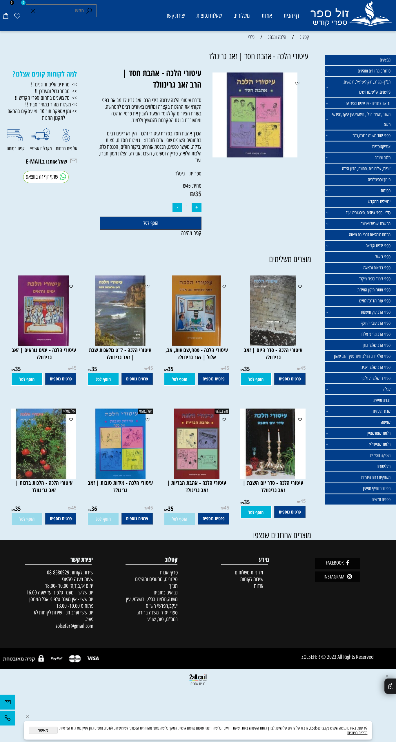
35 (198, 193)
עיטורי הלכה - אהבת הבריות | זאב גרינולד (196, 486)
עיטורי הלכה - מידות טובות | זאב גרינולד (120, 486)
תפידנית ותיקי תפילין (376, 488)
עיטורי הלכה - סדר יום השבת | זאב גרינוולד (273, 486)
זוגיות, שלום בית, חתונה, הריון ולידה (366, 168)
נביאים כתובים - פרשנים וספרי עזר (367, 103)
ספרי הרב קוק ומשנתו (375, 312)
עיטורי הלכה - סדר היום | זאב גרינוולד (273, 353)
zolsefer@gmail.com (73, 626)
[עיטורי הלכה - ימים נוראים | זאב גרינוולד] (43, 344)
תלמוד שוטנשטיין (378, 433)
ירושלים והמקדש (379, 201)
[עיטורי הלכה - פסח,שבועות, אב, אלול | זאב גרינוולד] (196, 344)
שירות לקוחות (251, 579)
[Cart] (6, 15)
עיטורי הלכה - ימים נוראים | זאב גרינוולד (44, 353)
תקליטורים (383, 466)
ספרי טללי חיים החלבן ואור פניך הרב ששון (362, 356)
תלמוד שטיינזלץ (379, 444)
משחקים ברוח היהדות (375, 477)
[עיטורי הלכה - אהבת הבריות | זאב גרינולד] (196, 477)
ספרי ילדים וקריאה (378, 245)
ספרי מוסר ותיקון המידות (373, 290)
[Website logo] (350, 16)
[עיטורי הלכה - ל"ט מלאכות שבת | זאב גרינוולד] (120, 344)
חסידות (385, 190)
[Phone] (8, 719)
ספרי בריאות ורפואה (376, 268)
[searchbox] (61, 10)
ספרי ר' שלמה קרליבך (375, 378)
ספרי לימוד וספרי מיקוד (374, 279)
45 (188, 186)
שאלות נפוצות (209, 15)
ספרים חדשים (381, 499)
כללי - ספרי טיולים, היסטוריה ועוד (368, 212)
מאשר (43, 730)
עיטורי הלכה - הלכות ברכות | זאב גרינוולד (43, 486)
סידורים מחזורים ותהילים (374, 71)
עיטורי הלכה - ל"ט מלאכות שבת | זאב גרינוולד (120, 353)
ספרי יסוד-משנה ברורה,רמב (371, 135)
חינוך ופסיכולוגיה (379, 179)
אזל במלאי (221, 411)
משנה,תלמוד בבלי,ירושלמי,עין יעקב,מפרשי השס (361, 119)
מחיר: (196, 185)
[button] (256, 379)
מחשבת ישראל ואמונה (375, 223)
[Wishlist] (17, 15)
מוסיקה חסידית (380, 455)
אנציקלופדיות (381, 146)
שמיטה (385, 422)
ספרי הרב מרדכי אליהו (375, 334)
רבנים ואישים (381, 400)
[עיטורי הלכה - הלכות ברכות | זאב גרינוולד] (41, 477)
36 (94, 508)
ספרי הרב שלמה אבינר (375, 367)
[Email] (8, 703)
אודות (267, 15)
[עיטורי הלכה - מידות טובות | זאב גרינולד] (120, 477)
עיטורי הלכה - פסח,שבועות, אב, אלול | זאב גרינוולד (197, 353)
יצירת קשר (175, 15)
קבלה (386, 389)
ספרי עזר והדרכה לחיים (374, 301)
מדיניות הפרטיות (357, 732)
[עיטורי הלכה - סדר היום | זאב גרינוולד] (273, 344)
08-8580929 (58, 572)
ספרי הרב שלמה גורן (376, 345)
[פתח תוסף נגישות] (390, 686)
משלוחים (241, 15)
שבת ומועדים (381, 411)
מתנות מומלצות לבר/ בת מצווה (369, 234)
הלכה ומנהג (382, 157)
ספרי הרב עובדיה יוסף (375, 323)
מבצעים (385, 60)
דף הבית (291, 15)
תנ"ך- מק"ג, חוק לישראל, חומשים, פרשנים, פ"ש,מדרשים (366, 87)
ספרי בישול (382, 257)
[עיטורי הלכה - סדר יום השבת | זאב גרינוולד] (270, 477)
